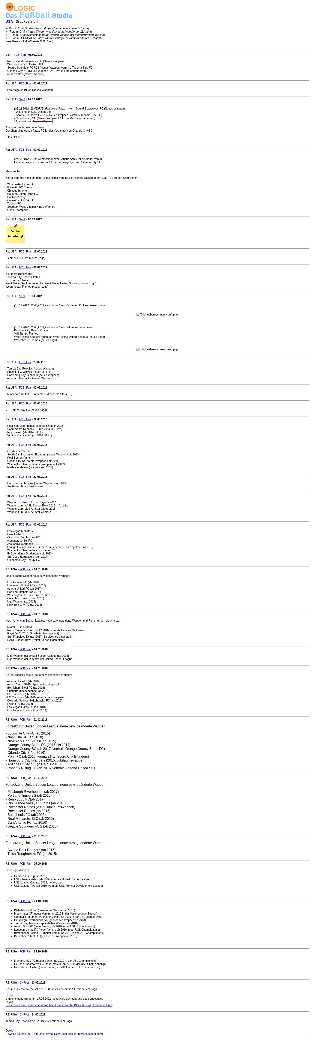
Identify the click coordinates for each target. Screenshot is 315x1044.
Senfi (22, 99)
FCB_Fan (20, 54)
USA (9, 21)
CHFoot (24, 982)
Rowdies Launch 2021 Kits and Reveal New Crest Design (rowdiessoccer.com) (54, 1033)
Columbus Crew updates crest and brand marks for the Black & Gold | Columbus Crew (59, 1005)
